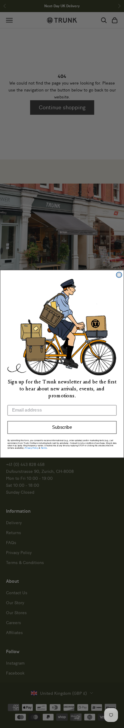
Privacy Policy (31, 448)
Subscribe (62, 427)
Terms (44, 448)
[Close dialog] (119, 274)
